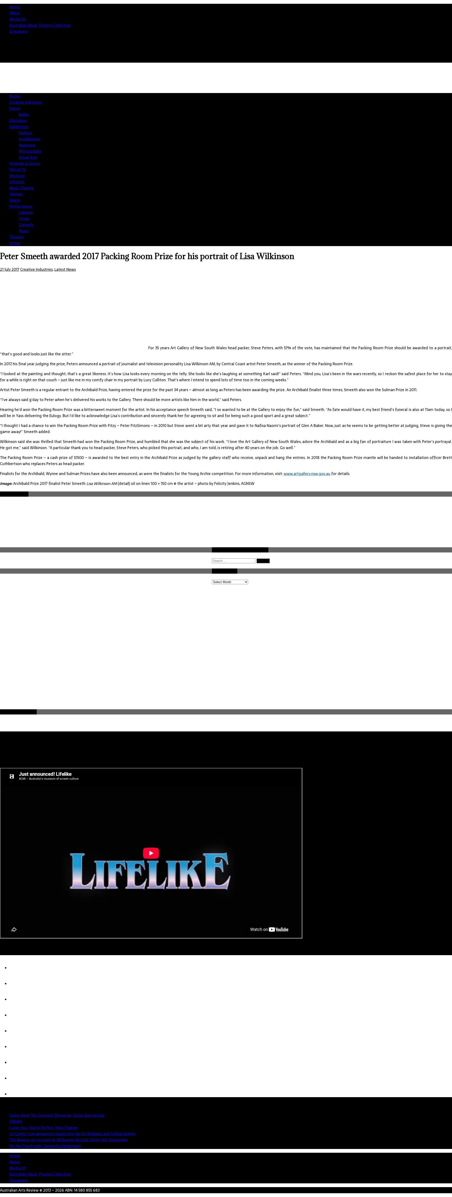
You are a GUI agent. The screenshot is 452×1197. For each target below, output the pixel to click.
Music (24, 231)
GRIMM (15, 1121)
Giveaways (18, 31)
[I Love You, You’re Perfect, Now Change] (18, 999)
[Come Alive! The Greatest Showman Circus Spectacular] (18, 968)
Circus (24, 218)
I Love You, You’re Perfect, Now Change (43, 1127)
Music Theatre (21, 188)
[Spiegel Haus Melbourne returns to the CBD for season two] (18, 1078)
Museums (27, 145)
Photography (30, 151)
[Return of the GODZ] (18, 1062)
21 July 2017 (9, 269)
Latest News (65, 269)
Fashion (25, 133)
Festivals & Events (24, 163)
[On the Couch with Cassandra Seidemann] (18, 1047)
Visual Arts (28, 157)
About (14, 13)
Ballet (24, 114)
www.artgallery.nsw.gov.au (307, 474)
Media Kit (17, 19)
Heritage (17, 176)
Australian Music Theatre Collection (40, 25)
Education (18, 121)
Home (14, 7)
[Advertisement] (366, 99)
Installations (29, 139)
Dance (14, 108)
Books (14, 96)
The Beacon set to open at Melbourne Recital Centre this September (68, 1140)
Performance (20, 206)
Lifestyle (16, 182)
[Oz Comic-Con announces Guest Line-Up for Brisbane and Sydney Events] (18, 1015)
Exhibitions (18, 127)
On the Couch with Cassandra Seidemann (45, 1146)
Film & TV (17, 169)
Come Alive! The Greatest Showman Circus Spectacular (57, 1115)
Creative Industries (25, 102)
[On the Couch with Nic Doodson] (18, 1094)
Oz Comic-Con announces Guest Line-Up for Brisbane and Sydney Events (72, 1134)
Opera (14, 200)
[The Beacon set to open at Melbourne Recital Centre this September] (18, 1031)
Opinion (16, 194)
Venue (14, 243)
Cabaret (26, 212)
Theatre (16, 237)
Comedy (26, 225)
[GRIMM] (18, 984)
